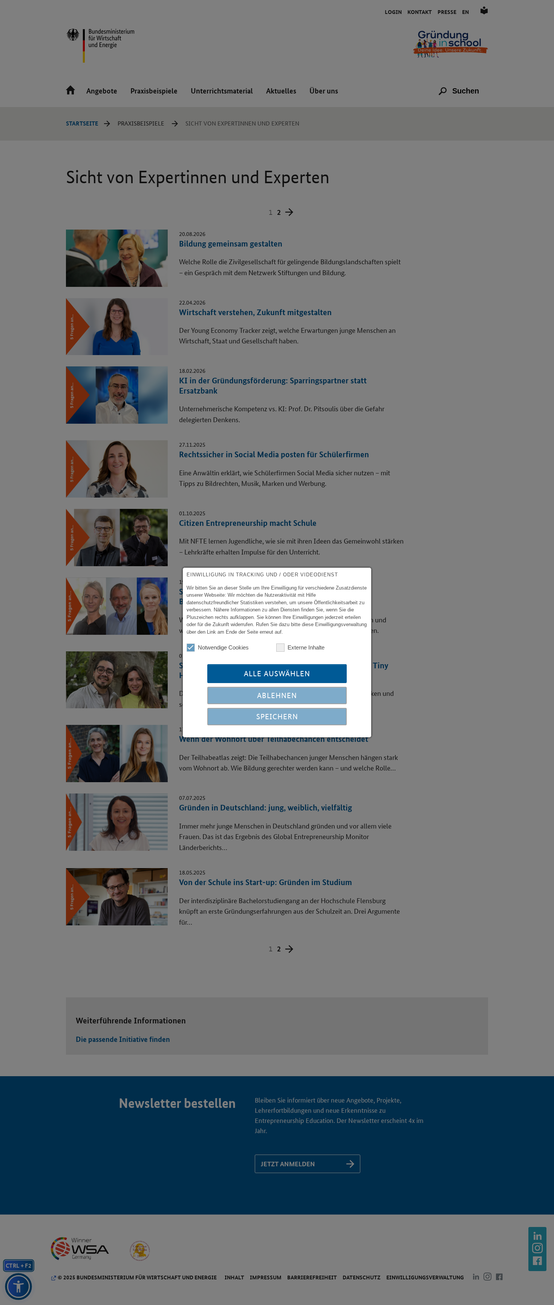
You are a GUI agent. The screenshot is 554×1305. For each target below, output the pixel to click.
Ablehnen (277, 695)
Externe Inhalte (306, 647)
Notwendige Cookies (223, 647)
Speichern (277, 716)
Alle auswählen (277, 673)
